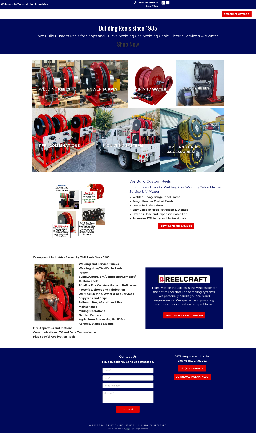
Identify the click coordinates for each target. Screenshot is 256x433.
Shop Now (128, 43)
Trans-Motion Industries (116, 425)
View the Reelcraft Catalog (184, 315)
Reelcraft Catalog (236, 14)
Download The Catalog (176, 226)
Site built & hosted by (128, 429)
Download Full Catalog (192, 377)
